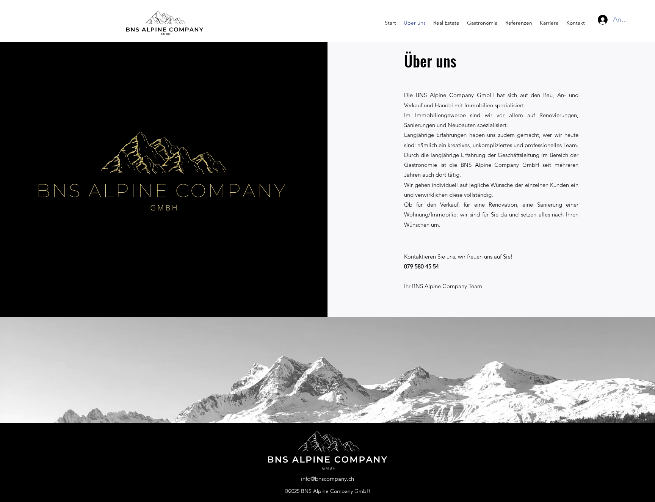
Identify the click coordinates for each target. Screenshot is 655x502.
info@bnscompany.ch (327, 478)
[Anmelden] (598, 19)
